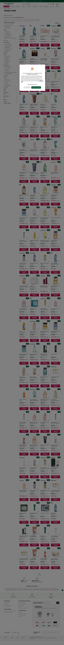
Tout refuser (27, 87)
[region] (32, 77)
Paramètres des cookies (32, 84)
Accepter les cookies (36, 87)
